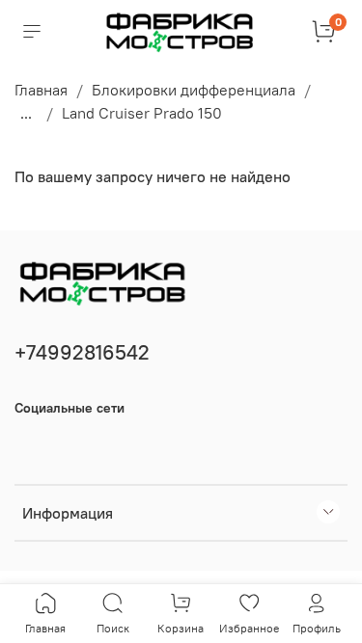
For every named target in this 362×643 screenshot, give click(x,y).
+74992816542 (82, 352)
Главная (41, 89)
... (26, 112)
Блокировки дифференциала (193, 89)
